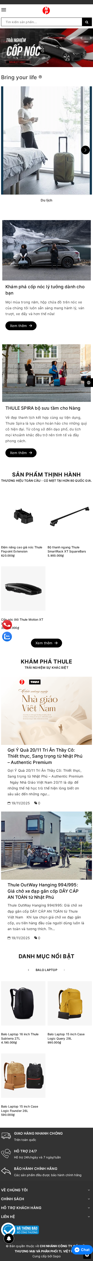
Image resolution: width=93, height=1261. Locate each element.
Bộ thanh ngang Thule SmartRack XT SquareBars (67, 549)
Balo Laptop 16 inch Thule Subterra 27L (20, 1036)
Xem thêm (18, 326)
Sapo (57, 1256)
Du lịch (46, 140)
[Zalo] (7, 636)
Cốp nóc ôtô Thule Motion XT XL (22, 622)
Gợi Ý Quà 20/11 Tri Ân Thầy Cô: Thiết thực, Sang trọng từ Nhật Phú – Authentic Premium (45, 756)
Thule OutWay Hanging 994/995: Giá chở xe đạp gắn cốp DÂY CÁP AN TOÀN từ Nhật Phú (43, 891)
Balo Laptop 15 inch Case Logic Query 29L (66, 1036)
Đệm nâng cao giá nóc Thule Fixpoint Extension (21, 549)
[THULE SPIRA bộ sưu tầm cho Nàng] (46, 373)
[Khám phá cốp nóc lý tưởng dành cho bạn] (46, 250)
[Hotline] (7, 624)
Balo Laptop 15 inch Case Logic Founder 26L (19, 1109)
